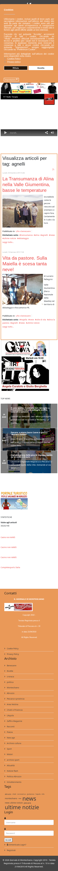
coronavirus (21, 794)
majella (24, 319)
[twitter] (30, 3)
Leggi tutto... (8, 242)
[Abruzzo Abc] (29, 500)
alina (37, 235)
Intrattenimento (13, 782)
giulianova (30, 794)
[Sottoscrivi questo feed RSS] (53, 169)
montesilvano (11, 798)
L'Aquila (10, 715)
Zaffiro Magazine (14, 721)
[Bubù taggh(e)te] (29, 87)
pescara (27, 802)
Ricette (9, 671)
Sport (9, 749)
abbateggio (23, 238)
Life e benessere (23, 231)
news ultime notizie (14, 802)
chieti (14, 794)
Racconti (10, 726)
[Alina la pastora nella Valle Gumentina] (22, 289)
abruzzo (8, 794)
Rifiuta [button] (16, 68)
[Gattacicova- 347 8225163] (29, 365)
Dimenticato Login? (17, 844)
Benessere (11, 665)
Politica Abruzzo (13, 776)
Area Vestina (12, 704)
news (52, 235)
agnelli (45, 235)
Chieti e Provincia (14, 710)
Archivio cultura (13, 743)
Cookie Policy (12, 648)
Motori (9, 754)
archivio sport (12, 760)
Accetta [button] (40, 68)
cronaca (10, 676)
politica (9, 682)
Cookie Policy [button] (14, 58)
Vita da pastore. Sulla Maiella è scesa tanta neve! (24, 263)
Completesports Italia (10, 567)
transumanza (27, 235)
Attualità (10, 765)
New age (10, 737)
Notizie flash (12, 771)
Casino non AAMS (8, 537)
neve (32, 319)
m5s (43, 794)
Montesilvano (12, 687)
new (19, 798)
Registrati (11, 850)
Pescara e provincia (15, 698)
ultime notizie (10, 238)
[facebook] (27, 3)
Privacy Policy (12, 654)
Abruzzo (10, 693)
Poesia (9, 732)
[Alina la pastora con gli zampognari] (22, 211)
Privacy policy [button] (14, 62)
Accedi (8, 840)
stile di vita (41, 319)
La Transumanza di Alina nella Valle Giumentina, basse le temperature (28, 184)
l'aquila (37, 794)
